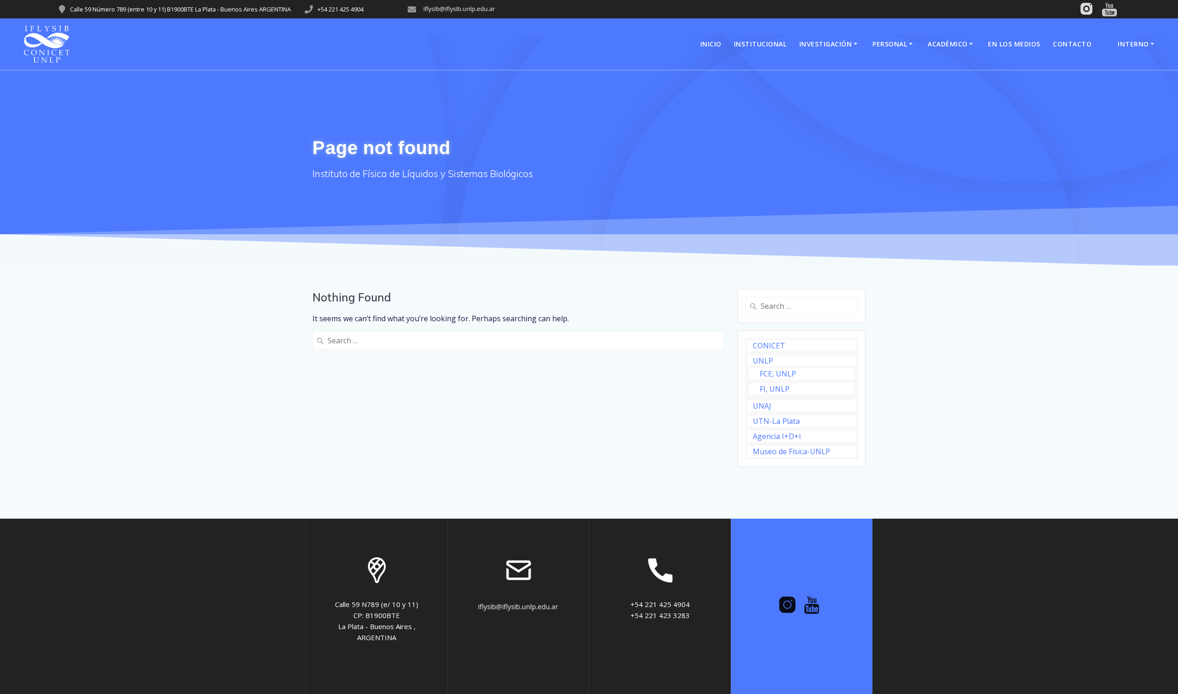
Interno (1133, 44)
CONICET (769, 346)
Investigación (825, 44)
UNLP (763, 361)
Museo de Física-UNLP (791, 451)
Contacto (1072, 44)
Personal (889, 44)
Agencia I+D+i (777, 436)
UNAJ (762, 406)
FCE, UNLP (778, 374)
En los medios (1014, 44)
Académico (948, 44)
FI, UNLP (775, 389)
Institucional (760, 44)
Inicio (711, 44)
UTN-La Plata (776, 421)
